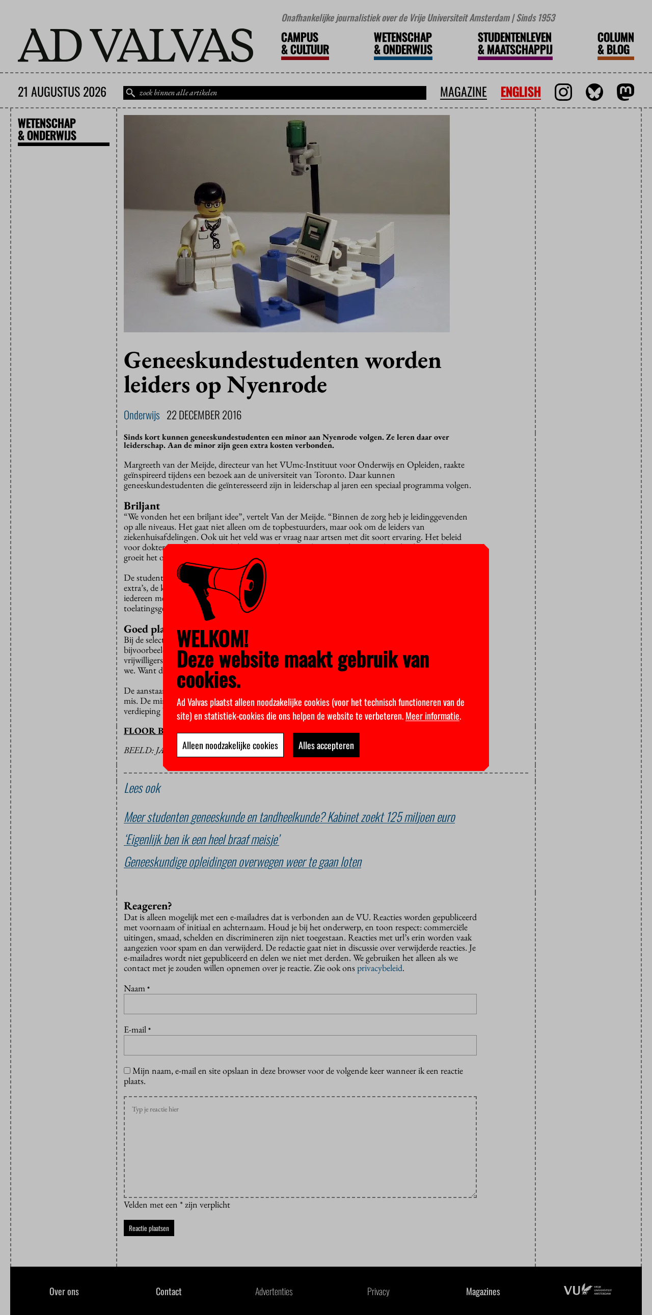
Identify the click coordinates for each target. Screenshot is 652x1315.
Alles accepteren (326, 745)
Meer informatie (432, 715)
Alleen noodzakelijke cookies (230, 745)
